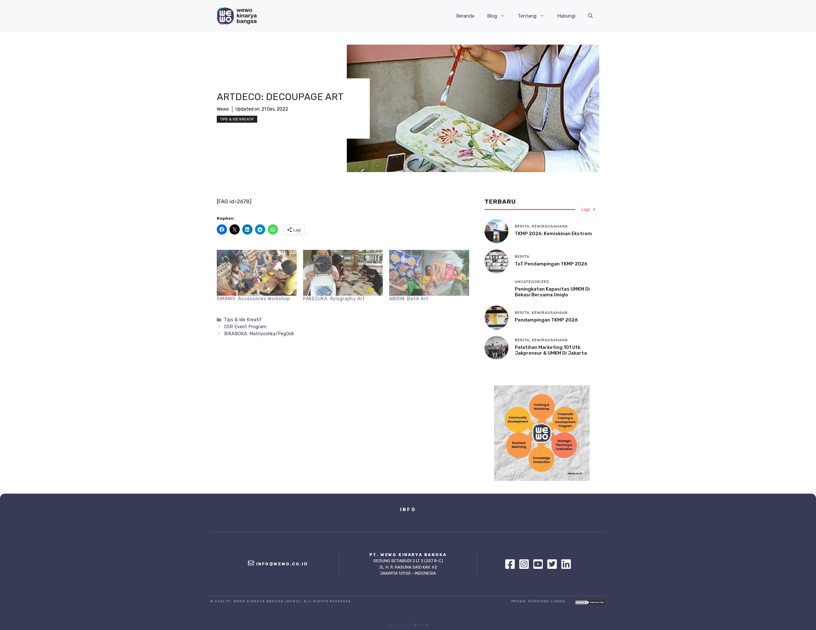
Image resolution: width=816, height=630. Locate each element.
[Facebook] (512, 564)
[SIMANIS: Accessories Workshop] (257, 272)
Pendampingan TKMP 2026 (546, 320)
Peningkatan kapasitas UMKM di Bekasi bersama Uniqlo (552, 292)
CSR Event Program (245, 326)
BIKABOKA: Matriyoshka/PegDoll (259, 334)
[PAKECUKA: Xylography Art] (343, 272)
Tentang (527, 16)
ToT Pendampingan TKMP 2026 (551, 264)
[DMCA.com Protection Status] (590, 603)
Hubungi (566, 16)
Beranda (465, 16)
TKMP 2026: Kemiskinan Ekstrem (553, 233)
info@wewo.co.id (282, 563)
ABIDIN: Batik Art (408, 298)
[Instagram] (526, 564)
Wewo (223, 109)
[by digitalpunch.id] (427, 625)
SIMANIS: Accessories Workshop (253, 298)
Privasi (518, 601)
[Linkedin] (566, 564)
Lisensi (558, 601)
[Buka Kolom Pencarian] (590, 15)
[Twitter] (554, 564)
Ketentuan (538, 601)
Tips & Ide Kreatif (237, 119)
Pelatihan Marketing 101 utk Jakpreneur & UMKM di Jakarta (551, 350)
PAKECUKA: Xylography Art (334, 298)
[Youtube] (540, 564)
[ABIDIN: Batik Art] (429, 272)
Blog (492, 16)
